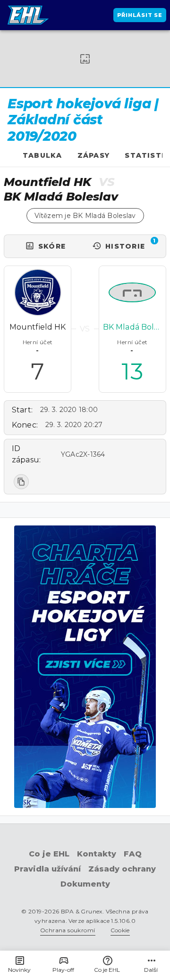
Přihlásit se (139, 15)
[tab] (42, 155)
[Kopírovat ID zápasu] (21, 481)
